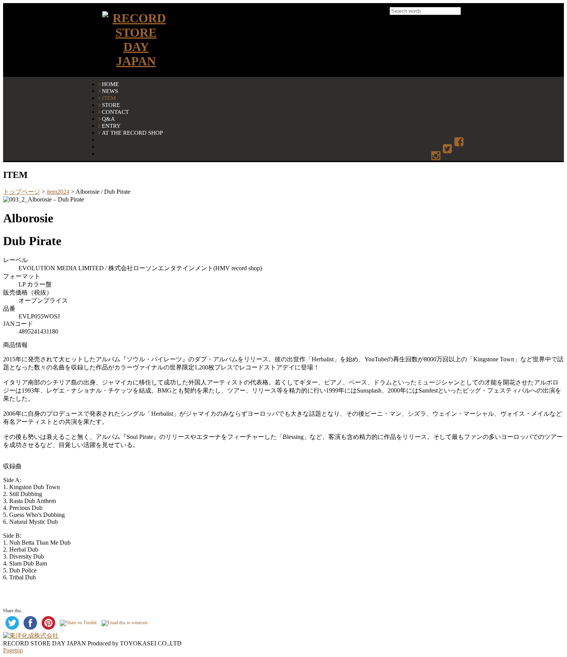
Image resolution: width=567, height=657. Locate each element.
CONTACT (115, 111)
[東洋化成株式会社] (31, 635)
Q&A (108, 118)
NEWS (110, 91)
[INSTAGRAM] (436, 156)
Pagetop (13, 650)
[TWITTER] (448, 149)
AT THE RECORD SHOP (132, 132)
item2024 (58, 191)
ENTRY (111, 125)
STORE (111, 105)
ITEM (109, 98)
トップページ (21, 191)
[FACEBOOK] (459, 142)
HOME (110, 84)
